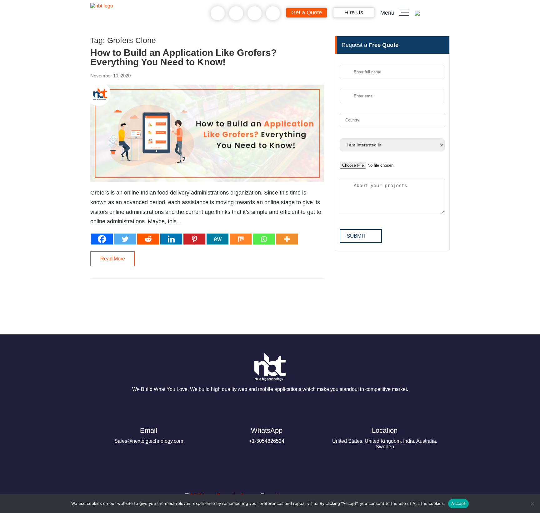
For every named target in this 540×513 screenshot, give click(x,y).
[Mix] (241, 239)
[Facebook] (102, 239)
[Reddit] (148, 239)
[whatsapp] (236, 13)
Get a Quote (306, 12)
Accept (458, 503)
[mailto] (273, 13)
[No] (532, 504)
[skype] (254, 13)
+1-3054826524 (266, 435)
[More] (287, 239)
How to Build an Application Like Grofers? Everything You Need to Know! (183, 57)
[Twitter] (125, 239)
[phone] (217, 13)
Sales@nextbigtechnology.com (148, 435)
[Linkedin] (171, 239)
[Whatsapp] (264, 239)
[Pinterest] (194, 239)
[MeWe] (217, 239)
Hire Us (353, 12)
